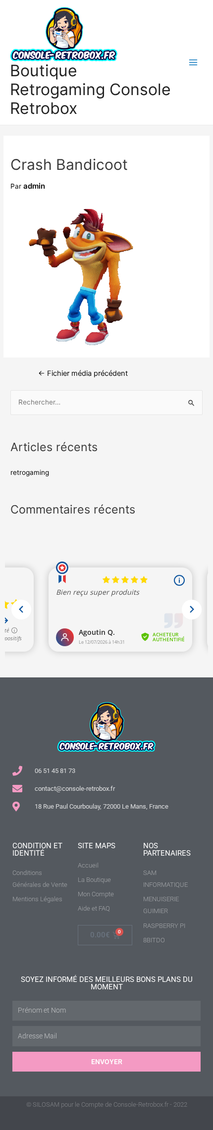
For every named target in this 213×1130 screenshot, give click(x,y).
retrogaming (29, 472)
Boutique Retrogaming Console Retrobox (90, 89)
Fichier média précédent (83, 373)
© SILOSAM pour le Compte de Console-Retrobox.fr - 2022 (106, 1104)
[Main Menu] (193, 62)
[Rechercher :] (106, 402)
